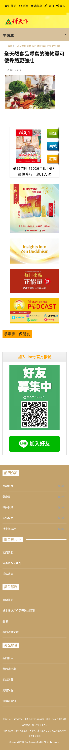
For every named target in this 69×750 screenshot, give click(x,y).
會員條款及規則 (12, 563)
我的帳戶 (8, 658)
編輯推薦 (8, 518)
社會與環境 (9, 528)
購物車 (37, 6)
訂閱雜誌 (8, 600)
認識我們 (8, 552)
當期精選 (8, 486)
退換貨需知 (9, 701)
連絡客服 (8, 679)
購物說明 (8, 690)
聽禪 (25, 6)
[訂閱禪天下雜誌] (53, 159)
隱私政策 (8, 573)
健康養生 (8, 496)
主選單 (8, 35)
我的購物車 (9, 669)
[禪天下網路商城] (53, 146)
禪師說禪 (8, 507)
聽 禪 (6, 621)
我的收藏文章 (11, 632)
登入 (62, 6)
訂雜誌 (12, 6)
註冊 (51, 6)
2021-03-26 (15, 70)
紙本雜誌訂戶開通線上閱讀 (19, 610)
